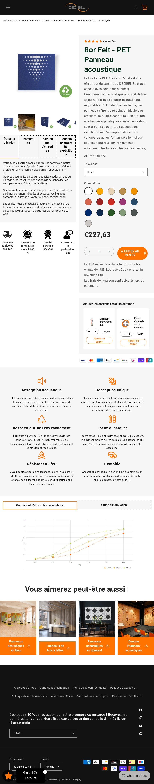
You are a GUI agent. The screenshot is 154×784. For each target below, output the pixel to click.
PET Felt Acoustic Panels (46, 20)
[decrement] (89, 251)
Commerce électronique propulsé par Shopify (57, 780)
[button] (8, 7)
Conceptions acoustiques (92, 696)
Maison (8, 20)
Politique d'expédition (123, 687)
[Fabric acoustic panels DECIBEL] (18, 619)
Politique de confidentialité (89, 687)
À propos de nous (25, 687)
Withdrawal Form (62, 696)
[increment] (109, 251)
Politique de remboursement (29, 696)
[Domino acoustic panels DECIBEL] (136, 619)
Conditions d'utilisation (54, 687)
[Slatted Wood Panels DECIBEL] (57, 619)
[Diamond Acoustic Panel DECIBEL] (97, 619)
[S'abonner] (73, 733)
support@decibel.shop (52, 196)
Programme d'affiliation (127, 696)
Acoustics (21, 20)
